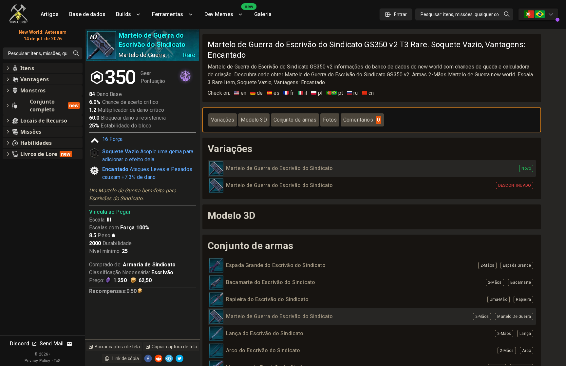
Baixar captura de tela (117, 346)
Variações (222, 120)
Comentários (361, 120)
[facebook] (148, 358)
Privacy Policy (37, 360)
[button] (43, 68)
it (303, 93)
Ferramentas (167, 14)
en (240, 93)
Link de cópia (125, 358)
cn (368, 93)
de (256, 93)
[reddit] (158, 358)
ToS (57, 360)
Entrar (400, 14)
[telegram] (169, 358)
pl (316, 93)
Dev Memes (226, 12)
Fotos (330, 120)
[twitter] (179, 358)
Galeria (263, 14)
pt (334, 93)
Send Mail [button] (52, 343)
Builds (123, 14)
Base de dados (87, 14)
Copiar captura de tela (174, 346)
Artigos (50, 14)
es (273, 93)
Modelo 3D (254, 120)
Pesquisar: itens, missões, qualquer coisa (463, 14)
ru (352, 93)
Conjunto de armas (295, 120)
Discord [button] (19, 343)
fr (288, 93)
